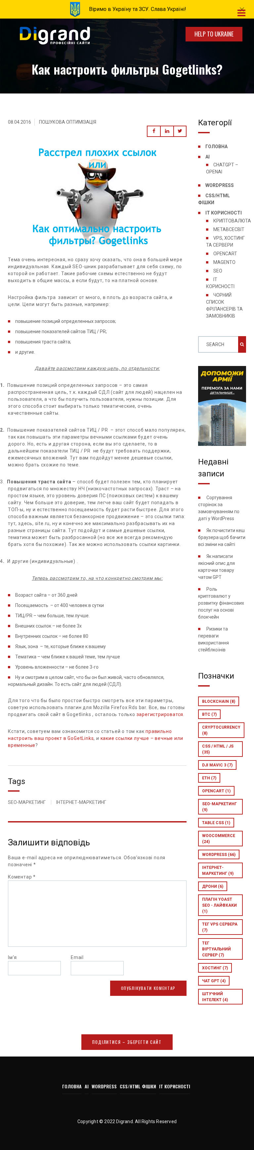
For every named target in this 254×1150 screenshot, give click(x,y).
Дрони (212, 886)
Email (77, 957)
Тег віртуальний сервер (216, 949)
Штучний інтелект (215, 997)
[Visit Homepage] (55, 36)
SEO (217, 270)
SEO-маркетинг (219, 807)
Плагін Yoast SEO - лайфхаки (219, 905)
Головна (216, 146)
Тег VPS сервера (219, 927)
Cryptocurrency (221, 730)
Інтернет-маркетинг (217, 870)
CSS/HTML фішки (138, 1086)
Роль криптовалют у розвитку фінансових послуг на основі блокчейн (221, 603)
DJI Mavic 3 (217, 765)
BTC (209, 714)
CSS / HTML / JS (217, 749)
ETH (209, 778)
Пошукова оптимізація (67, 122)
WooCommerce (218, 838)
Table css (216, 822)
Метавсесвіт (228, 229)
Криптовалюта (232, 220)
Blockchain (218, 701)
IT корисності (223, 212)
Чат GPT (214, 981)
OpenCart (225, 253)
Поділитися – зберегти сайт (126, 1042)
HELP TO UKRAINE (213, 34)
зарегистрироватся (160, 714)
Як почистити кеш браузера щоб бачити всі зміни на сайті (221, 537)
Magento (224, 262)
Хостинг (215, 968)
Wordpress (218, 854)
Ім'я (12, 957)
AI (207, 156)
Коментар (22, 876)
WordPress (219, 185)
